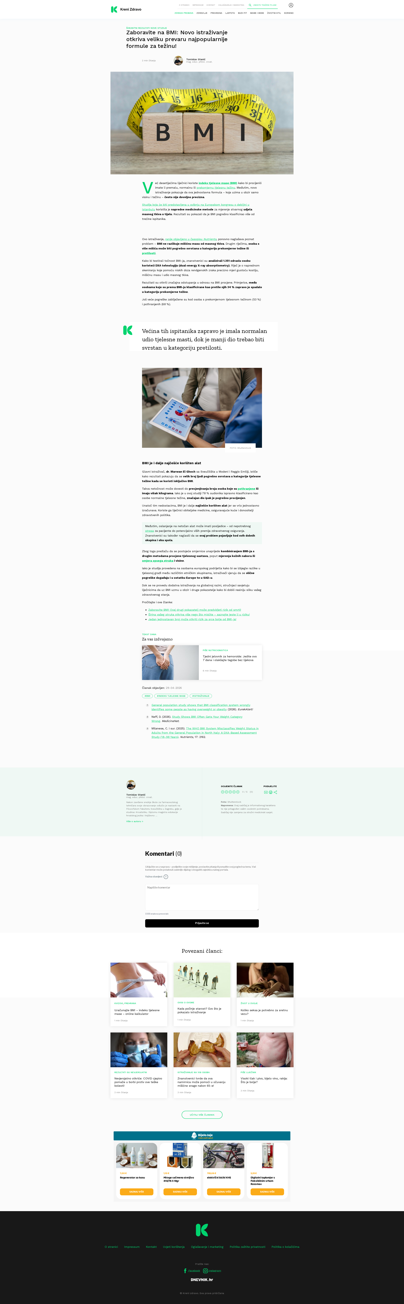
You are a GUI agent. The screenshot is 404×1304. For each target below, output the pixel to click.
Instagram (214, 1270)
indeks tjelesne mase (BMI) (218, 183)
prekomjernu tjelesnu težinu (216, 187)
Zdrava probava (184, 13)
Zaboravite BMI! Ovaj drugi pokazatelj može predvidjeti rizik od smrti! (194, 609)
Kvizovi (118, 1003)
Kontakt (211, 5)
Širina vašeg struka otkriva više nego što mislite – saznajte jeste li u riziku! (199, 614)
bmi (148, 696)
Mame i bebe (257, 13)
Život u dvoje (249, 1003)
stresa (149, 530)
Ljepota (230, 13)
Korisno (289, 13)
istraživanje (201, 696)
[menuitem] (291, 5)
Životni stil (274, 13)
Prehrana (216, 13)
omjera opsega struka (157, 560)
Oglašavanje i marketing (231, 5)
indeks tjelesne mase (172, 696)
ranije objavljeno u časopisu (190, 239)
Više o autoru (133, 821)
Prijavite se (202, 923)
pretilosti (148, 253)
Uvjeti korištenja (174, 1246)
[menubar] (291, 5)
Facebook (194, 1270)
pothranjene (246, 488)
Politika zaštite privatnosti (247, 1246)
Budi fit (242, 13)
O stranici (184, 5)
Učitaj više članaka (202, 1115)
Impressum (198, 5)
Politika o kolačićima (285, 1246)
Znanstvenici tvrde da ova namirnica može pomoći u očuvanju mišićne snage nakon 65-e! (202, 1082)
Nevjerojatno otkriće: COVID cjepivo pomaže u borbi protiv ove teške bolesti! (138, 1082)
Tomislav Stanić (136, 794)
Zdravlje (201, 13)
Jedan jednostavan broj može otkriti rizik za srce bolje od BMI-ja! (192, 619)
